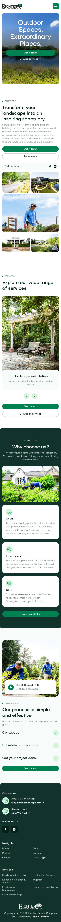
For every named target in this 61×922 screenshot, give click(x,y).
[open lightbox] (11, 687)
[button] (56, 6)
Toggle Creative (40, 917)
